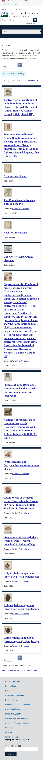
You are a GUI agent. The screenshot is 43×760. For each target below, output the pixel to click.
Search (35, 20)
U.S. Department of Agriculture (19, 16)
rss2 (36, 670)
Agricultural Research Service (17, 723)
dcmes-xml (14, 670)
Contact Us (16, 9)
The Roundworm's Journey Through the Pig (19, 202)
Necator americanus (15, 176)
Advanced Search (31, 23)
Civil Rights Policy (12, 709)
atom (4, 670)
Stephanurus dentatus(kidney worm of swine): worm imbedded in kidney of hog (21, 540)
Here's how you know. (10, 4)
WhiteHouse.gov (12, 737)
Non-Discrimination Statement (17, 705)
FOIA (7, 691)
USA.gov (9, 732)
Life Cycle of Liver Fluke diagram (18, 258)
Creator (20, 81)
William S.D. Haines (20, 209)
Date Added (31, 81)
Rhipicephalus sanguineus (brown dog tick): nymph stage (21, 574)
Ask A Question (5, 9)
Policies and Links (12, 682)
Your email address (13, 746)
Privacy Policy (11, 700)
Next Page (20, 65)
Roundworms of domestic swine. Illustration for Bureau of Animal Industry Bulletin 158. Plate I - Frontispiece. (21, 502)
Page (4, 67)
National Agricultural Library (23, 13)
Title (14, 81)
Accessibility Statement (14, 695)
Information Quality (13, 714)
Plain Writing (10, 686)
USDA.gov (9, 728)
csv (8, 670)
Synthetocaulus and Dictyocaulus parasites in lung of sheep (21, 465)
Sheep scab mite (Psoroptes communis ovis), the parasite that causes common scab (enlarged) (20, 390)
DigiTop (23, 9)
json (22, 670)
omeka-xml (28, 670)
